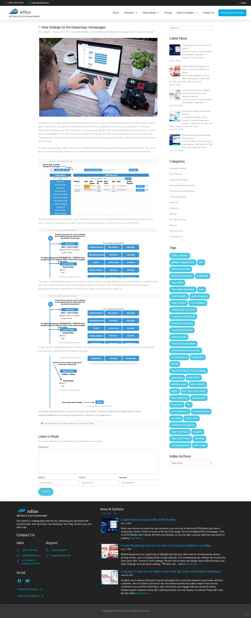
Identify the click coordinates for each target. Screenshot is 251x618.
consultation (197, 302)
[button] (130, 12)
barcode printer (180, 269)
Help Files (199, 54)
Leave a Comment (145, 32)
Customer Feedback (178, 180)
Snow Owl (191, 418)
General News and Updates (103, 32)
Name (41, 477)
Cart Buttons (179, 296)
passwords (199, 397)
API (201, 262)
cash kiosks (178, 302)
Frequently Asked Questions (182, 185)
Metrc (174, 391)
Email (82, 477)
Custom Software (182, 330)
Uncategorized (176, 236)
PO (189, 404)
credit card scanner (183, 309)
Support (185, 57)
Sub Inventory (180, 431)
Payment (176, 404)
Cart (201, 289)
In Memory (174, 208)
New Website (179, 397)
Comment (43, 447)
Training (199, 438)
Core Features (191, 51)
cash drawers (199, 296)
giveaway (177, 377)
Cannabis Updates (80, 32)
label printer (198, 384)
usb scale (200, 445)
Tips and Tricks (197, 57)
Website (123, 477)
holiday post (178, 384)
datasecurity (179, 336)
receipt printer (201, 411)
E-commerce (179, 357)
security (176, 418)
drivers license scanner (185, 350)
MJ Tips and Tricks (125, 32)
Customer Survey (182, 323)
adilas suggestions (183, 262)
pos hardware (179, 411)
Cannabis (53, 423)
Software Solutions (183, 424)
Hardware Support (177, 197)
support (197, 431)
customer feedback (183, 316)
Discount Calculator (183, 343)
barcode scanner (181, 275)
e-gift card (197, 357)
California (202, 275)
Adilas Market (179, 255)
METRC (173, 214)
